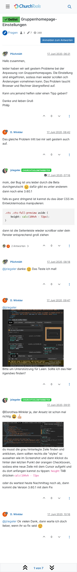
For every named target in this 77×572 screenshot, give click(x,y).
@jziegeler (9, 269)
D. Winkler (16, 132)
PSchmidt (16, 53)
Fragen (13, 32)
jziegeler (15, 170)
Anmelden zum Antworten (57, 40)
